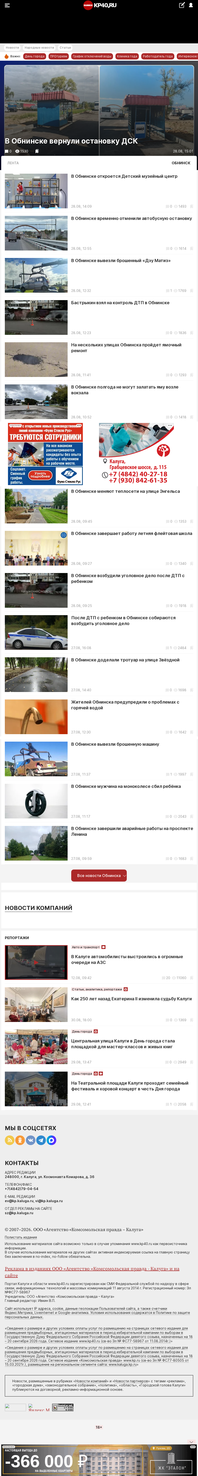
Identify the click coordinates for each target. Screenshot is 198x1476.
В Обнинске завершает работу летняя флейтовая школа (131, 533)
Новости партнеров (131, 1381)
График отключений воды (92, 56)
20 (168, 978)
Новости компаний (38, 907)
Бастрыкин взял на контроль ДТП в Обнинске (120, 302)
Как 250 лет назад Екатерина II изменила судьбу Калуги (131, 998)
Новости (12, 47)
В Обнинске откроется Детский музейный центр (124, 176)
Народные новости (39, 47)
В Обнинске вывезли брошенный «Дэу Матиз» (121, 260)
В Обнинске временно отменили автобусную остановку (131, 218)
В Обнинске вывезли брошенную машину (115, 744)
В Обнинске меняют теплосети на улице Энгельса (125, 491)
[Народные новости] (182, 5)
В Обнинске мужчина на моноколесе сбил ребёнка (126, 786)
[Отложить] (37, 151)
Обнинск (181, 163)
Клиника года (127, 56)
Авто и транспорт (86, 947)
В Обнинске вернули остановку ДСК (71, 141)
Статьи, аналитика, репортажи (97, 989)
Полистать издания (21, 1237)
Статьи (65, 47)
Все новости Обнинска (99, 875)
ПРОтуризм (58, 56)
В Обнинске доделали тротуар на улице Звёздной (125, 659)
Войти (190, 5)
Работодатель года (158, 56)
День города (34, 56)
